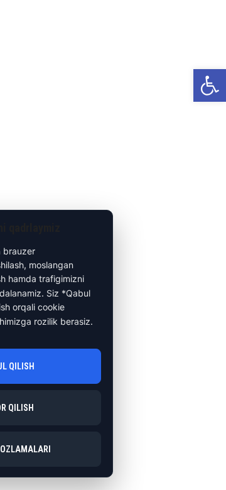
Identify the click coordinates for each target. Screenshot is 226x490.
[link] (209, 85)
